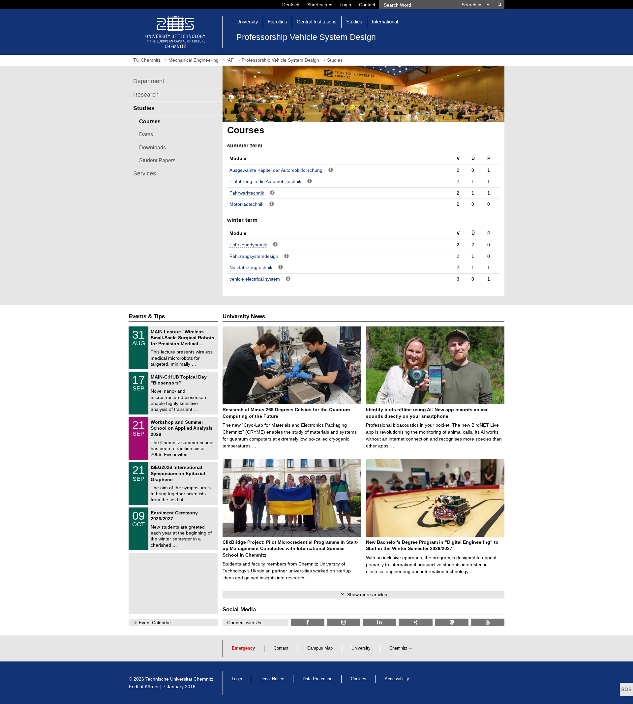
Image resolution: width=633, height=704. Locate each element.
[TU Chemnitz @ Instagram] (343, 622)
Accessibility (397, 679)
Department (148, 81)
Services (144, 173)
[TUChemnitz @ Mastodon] (451, 622)
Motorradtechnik (246, 204)
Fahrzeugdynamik (248, 244)
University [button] (247, 21)
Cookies (358, 679)
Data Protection (317, 679)
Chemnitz (398, 648)
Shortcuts (317, 4)
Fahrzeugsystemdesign (253, 256)
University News (244, 316)
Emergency (243, 648)
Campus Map (320, 648)
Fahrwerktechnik (246, 193)
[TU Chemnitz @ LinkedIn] (379, 622)
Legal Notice (272, 679)
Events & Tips (147, 316)
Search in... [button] (474, 4)
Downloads (152, 147)
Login (345, 4)
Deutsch (290, 4)
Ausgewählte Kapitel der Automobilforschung (275, 170)
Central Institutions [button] (317, 21)
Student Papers (157, 160)
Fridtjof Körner (144, 686)
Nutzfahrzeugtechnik (250, 267)
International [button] (385, 21)
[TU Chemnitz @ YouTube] (487, 622)
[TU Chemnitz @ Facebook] (307, 622)
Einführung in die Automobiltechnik (265, 181)
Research (146, 94)
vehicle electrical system (254, 279)
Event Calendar (155, 622)
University (361, 648)
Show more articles (367, 594)
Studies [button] (354, 21)
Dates (146, 134)
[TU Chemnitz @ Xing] (415, 622)
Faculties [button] (277, 21)
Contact (367, 4)
